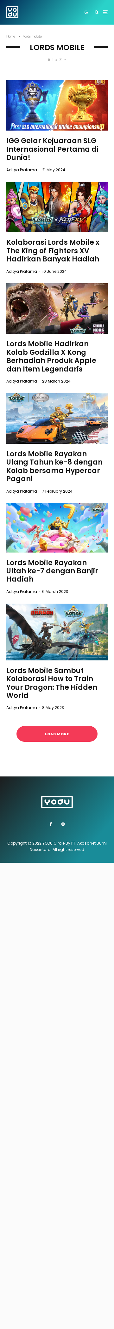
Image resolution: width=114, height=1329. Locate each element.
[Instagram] (63, 824)
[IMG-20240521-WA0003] (57, 105)
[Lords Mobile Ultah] (57, 527)
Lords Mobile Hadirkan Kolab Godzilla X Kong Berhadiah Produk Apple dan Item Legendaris (51, 356)
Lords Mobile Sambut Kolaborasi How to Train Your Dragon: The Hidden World (51, 683)
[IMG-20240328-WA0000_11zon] (57, 308)
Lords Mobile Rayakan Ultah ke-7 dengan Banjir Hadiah (52, 571)
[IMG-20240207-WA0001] (57, 418)
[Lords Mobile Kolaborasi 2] (57, 632)
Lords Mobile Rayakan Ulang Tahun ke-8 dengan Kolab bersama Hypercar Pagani (54, 466)
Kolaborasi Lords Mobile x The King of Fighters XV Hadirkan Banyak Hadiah (52, 250)
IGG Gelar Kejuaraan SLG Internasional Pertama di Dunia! (52, 149)
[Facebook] (51, 824)
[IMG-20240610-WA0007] (57, 207)
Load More (57, 733)
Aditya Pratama (21, 170)
